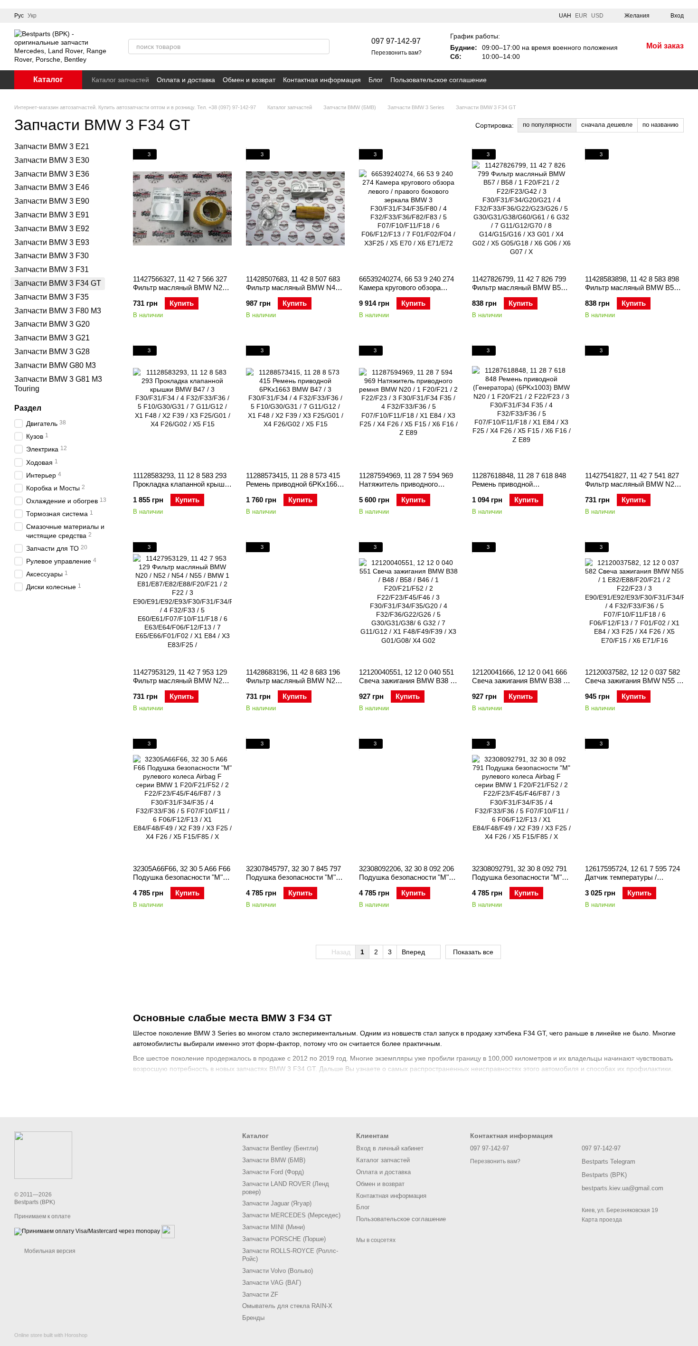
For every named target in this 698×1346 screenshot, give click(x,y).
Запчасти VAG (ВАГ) (271, 1282)
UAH (565, 16)
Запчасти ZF (260, 1294)
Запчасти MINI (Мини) (273, 1227)
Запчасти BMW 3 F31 (51, 269)
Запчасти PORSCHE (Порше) (284, 1238)
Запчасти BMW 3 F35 (51, 297)
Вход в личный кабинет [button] (390, 1148)
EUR (581, 16)
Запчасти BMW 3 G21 (52, 338)
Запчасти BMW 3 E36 (51, 174)
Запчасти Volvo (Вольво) (277, 1270)
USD (597, 16)
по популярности (547, 124)
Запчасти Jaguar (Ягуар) (276, 1203)
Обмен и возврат (249, 80)
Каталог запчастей (120, 80)
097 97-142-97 (396, 41)
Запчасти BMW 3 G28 (52, 352)
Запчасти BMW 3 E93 (51, 242)
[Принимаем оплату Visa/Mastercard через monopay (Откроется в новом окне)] (87, 1231)
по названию (660, 124)
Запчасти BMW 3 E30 (51, 160)
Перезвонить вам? (396, 52)
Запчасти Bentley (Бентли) (280, 1148)
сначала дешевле (606, 124)
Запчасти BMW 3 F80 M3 (57, 311)
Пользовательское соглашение (438, 80)
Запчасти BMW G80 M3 (55, 365)
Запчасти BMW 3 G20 (52, 324)
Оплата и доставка (186, 80)
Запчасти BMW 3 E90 (51, 201)
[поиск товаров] (322, 46)
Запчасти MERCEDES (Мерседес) (291, 1215)
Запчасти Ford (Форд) (273, 1172)
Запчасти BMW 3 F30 (51, 256)
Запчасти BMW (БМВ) (273, 1160)
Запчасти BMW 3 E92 (51, 229)
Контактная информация (322, 80)
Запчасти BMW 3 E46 (51, 187)
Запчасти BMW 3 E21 (51, 146)
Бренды (253, 1317)
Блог (375, 80)
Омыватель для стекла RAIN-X (287, 1305)
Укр (32, 16)
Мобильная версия (49, 1251)
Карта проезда (602, 1219)
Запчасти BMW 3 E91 (51, 215)
